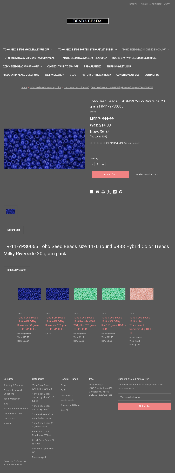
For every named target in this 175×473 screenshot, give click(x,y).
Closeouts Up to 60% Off (62, 66)
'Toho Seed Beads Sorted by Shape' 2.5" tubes (85, 49)
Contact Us (152, 74)
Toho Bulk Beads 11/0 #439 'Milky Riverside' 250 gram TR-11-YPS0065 (56, 323)
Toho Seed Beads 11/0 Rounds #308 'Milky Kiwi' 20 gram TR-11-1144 (84, 323)
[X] (109, 191)
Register (157, 4)
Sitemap (8, 423)
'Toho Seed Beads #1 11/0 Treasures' (85, 57)
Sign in (144, 4)
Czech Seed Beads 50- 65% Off (21, 66)
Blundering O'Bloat (70, 405)
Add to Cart (29, 296)
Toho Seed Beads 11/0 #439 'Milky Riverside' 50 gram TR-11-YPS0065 (28, 323)
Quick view (29, 290)
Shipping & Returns (119, 66)
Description (13, 229)
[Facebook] (91, 191)
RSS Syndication (54, 74)
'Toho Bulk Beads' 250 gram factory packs (29, 57)
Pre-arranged (92, 66)
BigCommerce (20, 461)
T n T (63, 390)
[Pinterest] (120, 191)
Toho (63, 385)
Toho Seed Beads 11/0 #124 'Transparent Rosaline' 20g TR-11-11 (142, 325)
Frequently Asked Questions (21, 74)
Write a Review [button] (131, 142)
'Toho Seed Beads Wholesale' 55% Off (26, 49)
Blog (73, 74)
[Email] (97, 191)
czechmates (67, 395)
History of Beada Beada (96, 74)
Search (133, 4)
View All (64, 409)
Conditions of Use (127, 74)
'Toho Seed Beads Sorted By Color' (144, 49)
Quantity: (94, 158)
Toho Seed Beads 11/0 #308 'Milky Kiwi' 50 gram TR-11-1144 (114, 323)
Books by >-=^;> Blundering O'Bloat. (134, 57)
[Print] (103, 191)
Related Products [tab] (16, 270)
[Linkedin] (115, 191)
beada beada (67, 400)
